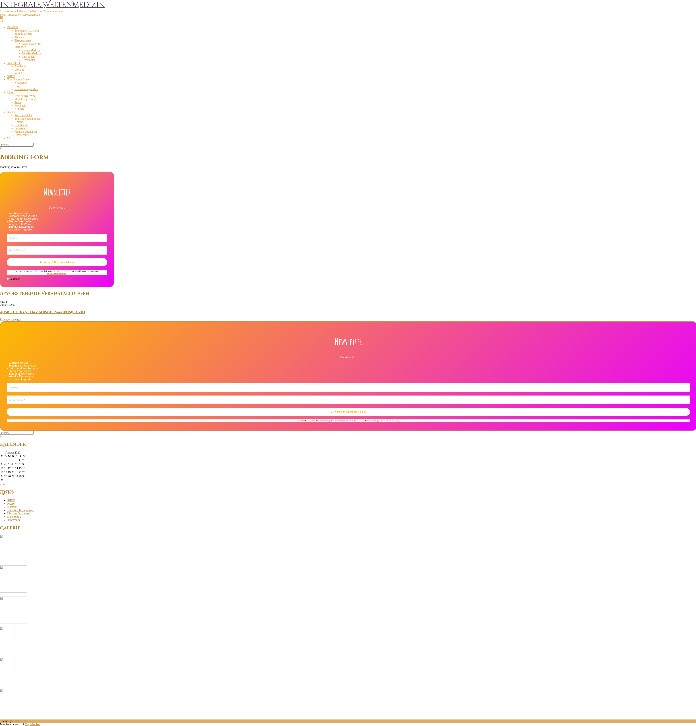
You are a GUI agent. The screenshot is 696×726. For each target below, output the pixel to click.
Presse (10, 503)
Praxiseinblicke (23, 115)
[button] (1, 17)
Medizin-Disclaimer (25, 131)
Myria (10, 92)
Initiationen (28, 56)
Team (17, 102)
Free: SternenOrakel (18, 79)
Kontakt (11, 112)
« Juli (3, 484)
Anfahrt (18, 121)
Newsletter (20, 82)
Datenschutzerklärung (56, 273)
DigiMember (32, 724)
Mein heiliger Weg (25, 99)
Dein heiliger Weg (24, 95)
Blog (17, 86)
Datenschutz (21, 134)
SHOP (11, 76)
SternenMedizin (31, 50)
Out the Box (19, 721)
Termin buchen (23, 33)
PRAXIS (12, 27)
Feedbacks (20, 105)
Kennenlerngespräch (26, 89)
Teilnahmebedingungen (27, 118)
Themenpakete (22, 40)
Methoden (20, 46)
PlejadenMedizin (31, 53)
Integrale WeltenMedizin (52, 5)
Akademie (20, 66)
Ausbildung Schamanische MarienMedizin (42, 312)
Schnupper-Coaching (26, 30)
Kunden (19, 108)
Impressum (20, 128)
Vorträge (19, 69)
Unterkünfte (21, 125)
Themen (19, 37)
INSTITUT (13, 63)
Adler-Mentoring (31, 43)
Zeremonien (29, 59)
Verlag (18, 72)
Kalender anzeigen (10, 319)
